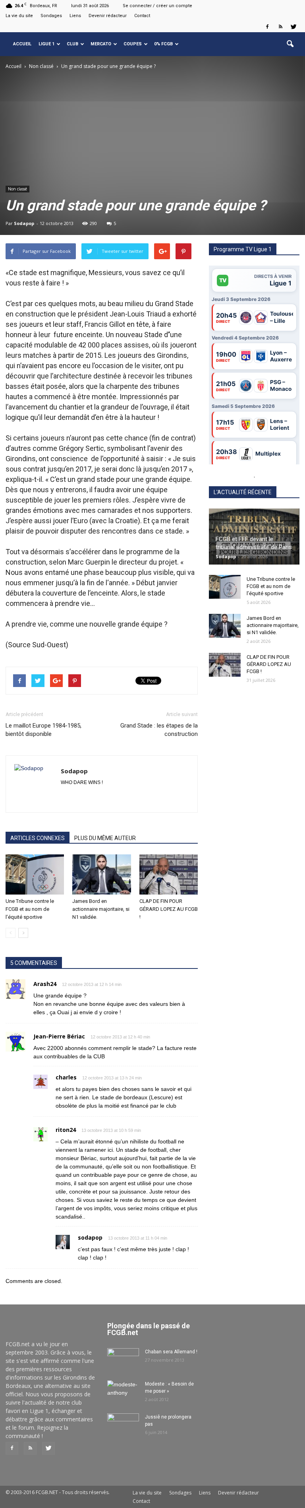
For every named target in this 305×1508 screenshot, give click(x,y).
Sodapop (24, 223)
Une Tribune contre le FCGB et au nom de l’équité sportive (30, 909)
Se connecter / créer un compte (157, 5)
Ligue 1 (46, 44)
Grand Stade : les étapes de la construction (159, 730)
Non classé (17, 189)
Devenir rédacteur (108, 15)
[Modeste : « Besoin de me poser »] (123, 1391)
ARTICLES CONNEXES (37, 838)
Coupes (133, 44)
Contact (142, 15)
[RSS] (280, 26)
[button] (289, 44)
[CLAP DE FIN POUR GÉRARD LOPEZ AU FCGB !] (168, 874)
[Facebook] (267, 26)
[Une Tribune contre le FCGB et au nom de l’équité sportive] (35, 874)
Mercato (101, 44)
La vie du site (19, 15)
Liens (75, 15)
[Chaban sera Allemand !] (123, 1359)
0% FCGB (163, 44)
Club (72, 44)
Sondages (51, 15)
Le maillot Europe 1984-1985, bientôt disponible (43, 730)
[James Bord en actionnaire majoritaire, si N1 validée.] (101, 874)
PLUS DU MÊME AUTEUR (105, 838)
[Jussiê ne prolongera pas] (123, 1424)
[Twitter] (293, 26)
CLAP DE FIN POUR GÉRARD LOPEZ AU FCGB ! (168, 909)
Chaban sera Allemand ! (171, 1352)
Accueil (22, 44)
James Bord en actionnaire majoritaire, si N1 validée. (100, 909)
